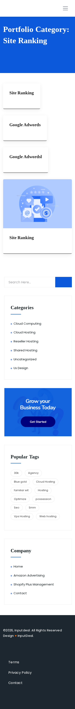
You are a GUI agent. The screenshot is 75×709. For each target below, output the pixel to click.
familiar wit (21, 490)
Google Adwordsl (25, 156)
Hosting (43, 490)
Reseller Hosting (26, 341)
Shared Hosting (25, 350)
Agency (33, 473)
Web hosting (47, 516)
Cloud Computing (27, 323)
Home (18, 566)
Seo (16, 508)
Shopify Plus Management (34, 584)
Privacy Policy (20, 672)
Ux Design (21, 368)
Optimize (20, 499)
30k (16, 473)
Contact (20, 593)
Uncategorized (25, 359)
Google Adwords (25, 124)
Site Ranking (21, 92)
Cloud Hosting (24, 332)
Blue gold (20, 482)
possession (43, 499)
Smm (32, 508)
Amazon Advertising (29, 575)
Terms (13, 662)
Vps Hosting (22, 516)
